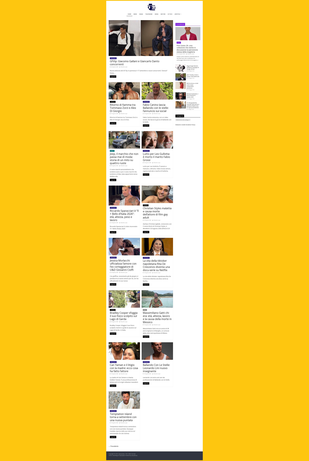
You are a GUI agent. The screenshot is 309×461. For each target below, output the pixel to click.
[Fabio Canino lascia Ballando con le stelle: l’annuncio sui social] (157, 83)
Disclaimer (188, 124)
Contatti (183, 124)
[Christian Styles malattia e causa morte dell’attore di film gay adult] (157, 186)
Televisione (148, 14)
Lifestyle (177, 14)
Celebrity (113, 102)
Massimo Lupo (124, 67)
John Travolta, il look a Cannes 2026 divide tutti (193, 75)
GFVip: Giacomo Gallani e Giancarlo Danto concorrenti (134, 62)
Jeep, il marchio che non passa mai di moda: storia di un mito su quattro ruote (124, 158)
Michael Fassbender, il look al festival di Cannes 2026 (192, 95)
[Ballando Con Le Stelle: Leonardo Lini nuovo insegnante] (157, 343)
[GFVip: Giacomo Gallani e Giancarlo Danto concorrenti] (141, 21)
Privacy (193, 124)
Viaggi (141, 14)
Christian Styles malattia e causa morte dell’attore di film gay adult (157, 212)
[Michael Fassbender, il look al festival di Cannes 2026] (180, 93)
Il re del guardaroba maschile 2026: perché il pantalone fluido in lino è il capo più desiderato (193, 105)
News (135, 14)
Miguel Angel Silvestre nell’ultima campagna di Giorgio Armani (193, 67)
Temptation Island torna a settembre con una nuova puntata (123, 417)
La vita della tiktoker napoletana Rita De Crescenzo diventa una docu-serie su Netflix (156, 265)
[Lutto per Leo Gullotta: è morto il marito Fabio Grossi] (157, 132)
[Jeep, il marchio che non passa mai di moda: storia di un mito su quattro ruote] (124, 132)
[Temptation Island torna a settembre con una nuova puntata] (124, 392)
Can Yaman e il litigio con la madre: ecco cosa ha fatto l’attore (124, 368)
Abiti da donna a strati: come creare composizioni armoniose (192, 86)
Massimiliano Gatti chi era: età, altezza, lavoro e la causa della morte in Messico (157, 317)
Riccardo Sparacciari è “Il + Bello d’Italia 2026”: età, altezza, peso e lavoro (124, 215)
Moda (156, 14)
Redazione (178, 124)
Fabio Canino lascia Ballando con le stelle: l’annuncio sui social (156, 108)
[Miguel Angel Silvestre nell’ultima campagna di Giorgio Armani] (180, 65)
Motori (163, 14)
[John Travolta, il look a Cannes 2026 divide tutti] (180, 74)
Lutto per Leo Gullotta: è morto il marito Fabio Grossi (156, 157)
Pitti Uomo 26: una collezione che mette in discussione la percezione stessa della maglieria (187, 48)
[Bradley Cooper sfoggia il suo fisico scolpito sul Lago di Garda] (124, 291)
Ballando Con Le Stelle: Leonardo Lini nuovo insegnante (156, 368)
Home (129, 14)
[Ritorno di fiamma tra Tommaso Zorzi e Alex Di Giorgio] (124, 83)
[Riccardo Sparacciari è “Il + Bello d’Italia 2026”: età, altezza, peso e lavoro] (124, 186)
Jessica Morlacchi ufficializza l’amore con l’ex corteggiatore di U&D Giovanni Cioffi (123, 265)
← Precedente (113, 446)
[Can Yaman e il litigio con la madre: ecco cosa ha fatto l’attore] (124, 343)
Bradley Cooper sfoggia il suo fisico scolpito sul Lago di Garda (124, 316)
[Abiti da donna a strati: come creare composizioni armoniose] (180, 82)
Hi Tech (170, 14)
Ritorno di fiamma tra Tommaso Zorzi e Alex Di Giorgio (123, 108)
